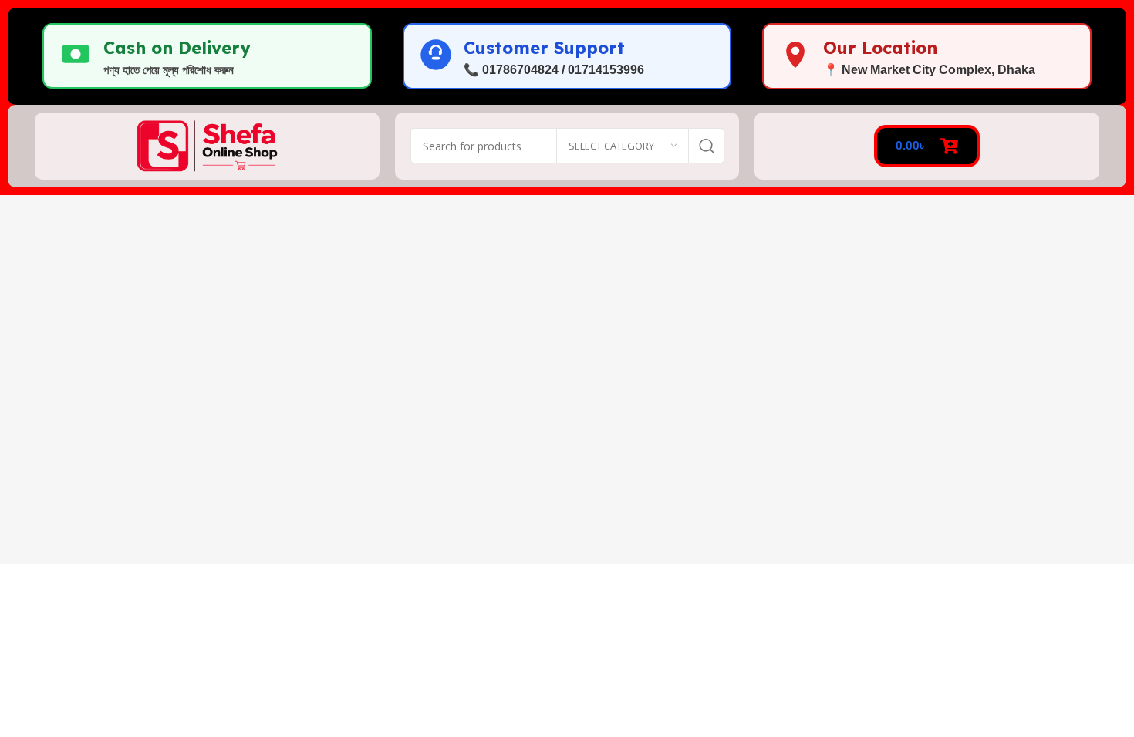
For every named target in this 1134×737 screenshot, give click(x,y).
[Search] (706, 145)
